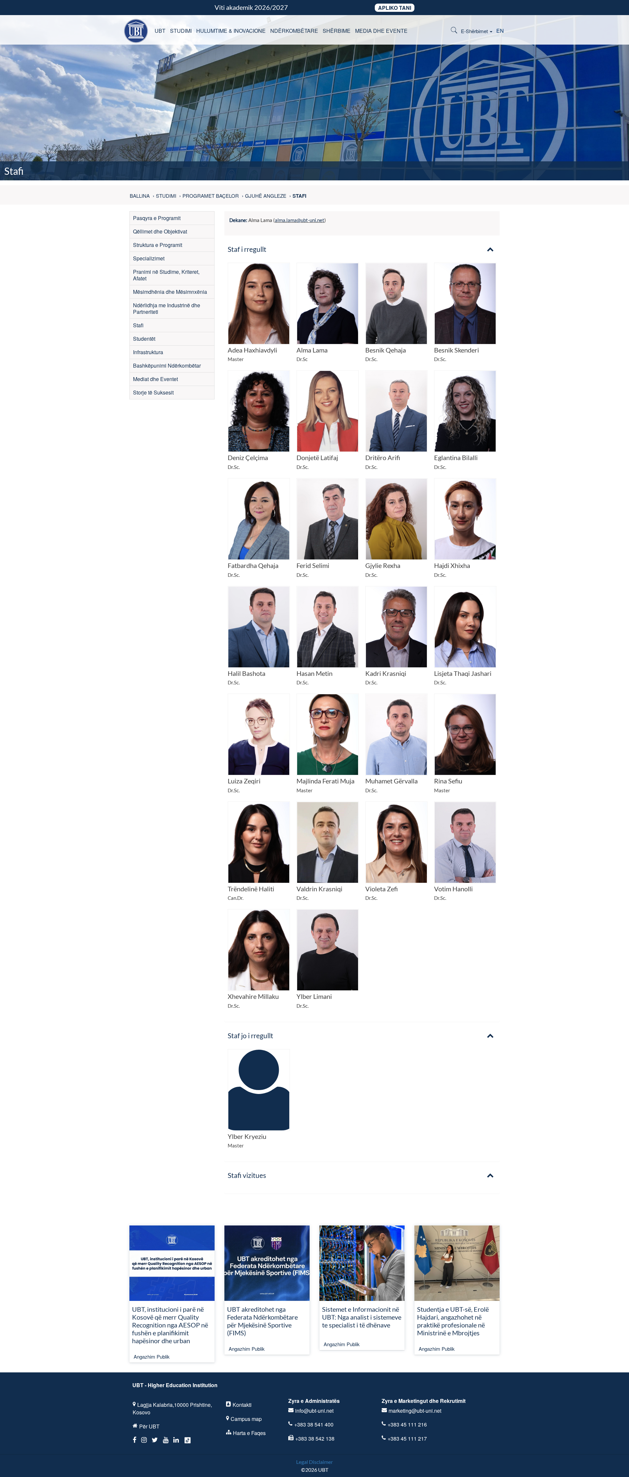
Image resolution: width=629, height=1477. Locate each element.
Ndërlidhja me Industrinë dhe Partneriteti (166, 308)
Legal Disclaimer (314, 1462)
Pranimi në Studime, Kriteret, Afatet (166, 275)
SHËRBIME (337, 30)
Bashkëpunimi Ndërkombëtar (167, 365)
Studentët (144, 338)
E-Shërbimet (475, 31)
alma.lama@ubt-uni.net (299, 220)
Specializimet (148, 258)
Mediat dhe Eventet (155, 379)
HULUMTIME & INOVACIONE (231, 30)
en (500, 30)
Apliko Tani (394, 7)
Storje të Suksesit (153, 392)
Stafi (138, 325)
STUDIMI (181, 30)
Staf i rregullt (247, 249)
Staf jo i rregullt (250, 1035)
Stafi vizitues (247, 1175)
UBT (160, 30)
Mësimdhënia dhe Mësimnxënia (170, 291)
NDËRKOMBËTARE (294, 30)
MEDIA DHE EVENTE (381, 30)
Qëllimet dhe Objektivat (160, 231)
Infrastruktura (148, 352)
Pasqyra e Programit (157, 218)
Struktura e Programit (157, 245)
